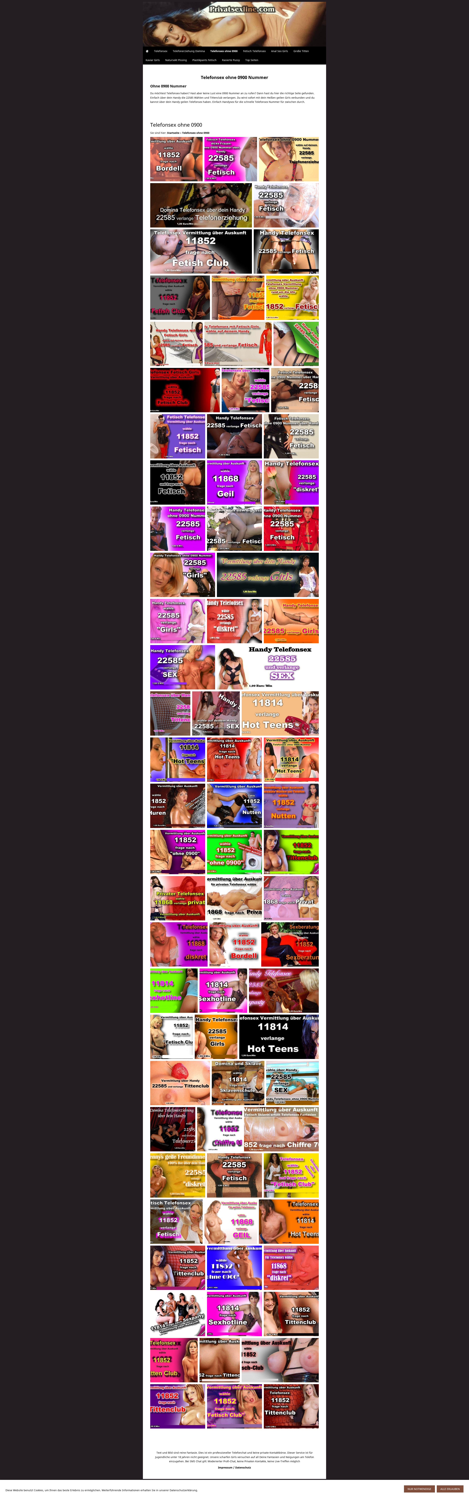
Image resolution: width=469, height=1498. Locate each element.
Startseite (173, 133)
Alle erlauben (450, 1489)
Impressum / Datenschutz (234, 1467)
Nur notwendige (419, 1489)
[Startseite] (147, 51)
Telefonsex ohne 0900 (195, 133)
